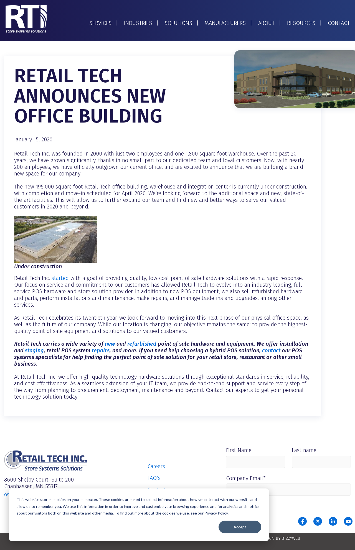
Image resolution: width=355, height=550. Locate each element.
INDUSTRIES (138, 23)
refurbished (141, 343)
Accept (240, 526)
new (110, 343)
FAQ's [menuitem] (154, 478)
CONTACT (339, 23)
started (60, 278)
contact (271, 350)
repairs (101, 350)
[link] (26, 19)
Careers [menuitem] (156, 466)
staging (34, 350)
